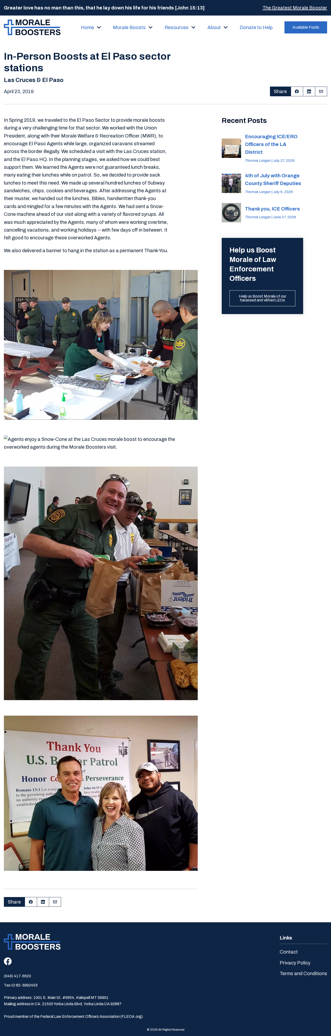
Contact (289, 952)
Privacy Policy (295, 962)
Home (87, 27)
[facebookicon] (8, 961)
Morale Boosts (129, 27)
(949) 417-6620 (17, 976)
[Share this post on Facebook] (297, 91)
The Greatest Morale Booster (294, 7)
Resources (177, 27)
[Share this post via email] (321, 91)
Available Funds (305, 27)
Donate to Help (256, 27)
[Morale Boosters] (32, 27)
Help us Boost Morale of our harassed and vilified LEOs (262, 298)
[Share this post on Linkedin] (309, 91)
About (214, 27)
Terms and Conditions (303, 973)
